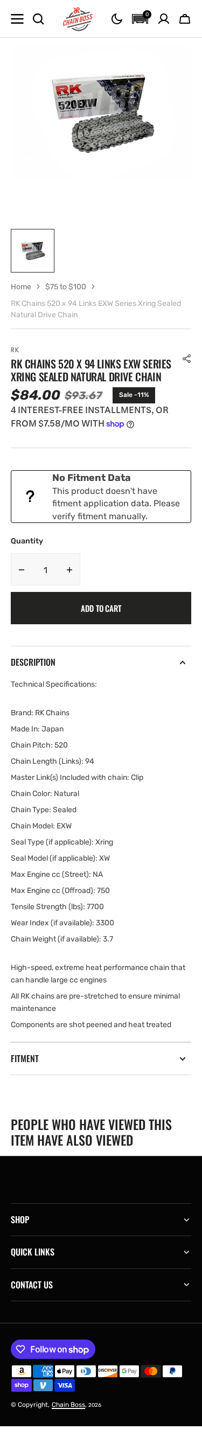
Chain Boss (68, 1404)
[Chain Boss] (78, 19)
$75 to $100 (65, 286)
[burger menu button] (17, 18)
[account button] (163, 18)
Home (21, 286)
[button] (117, 18)
